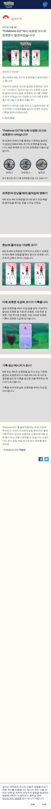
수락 (44, 804)
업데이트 (16, 18)
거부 (32, 804)
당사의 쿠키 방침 (10, 798)
